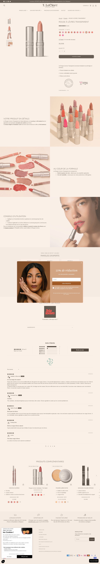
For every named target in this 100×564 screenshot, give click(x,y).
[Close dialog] (81, 263)
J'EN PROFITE (66, 283)
